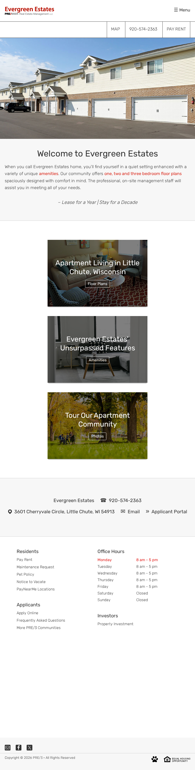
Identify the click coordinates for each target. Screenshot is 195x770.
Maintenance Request (35, 567)
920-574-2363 (125, 500)
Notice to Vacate (31, 581)
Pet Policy (25, 574)
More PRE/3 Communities (39, 627)
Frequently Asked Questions (41, 620)
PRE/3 (38, 758)
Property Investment (115, 624)
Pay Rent (24, 559)
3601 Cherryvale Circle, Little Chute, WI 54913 (64, 511)
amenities (48, 173)
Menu (184, 10)
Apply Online (27, 613)
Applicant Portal (169, 511)
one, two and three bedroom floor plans (143, 173)
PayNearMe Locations (36, 589)
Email (134, 511)
